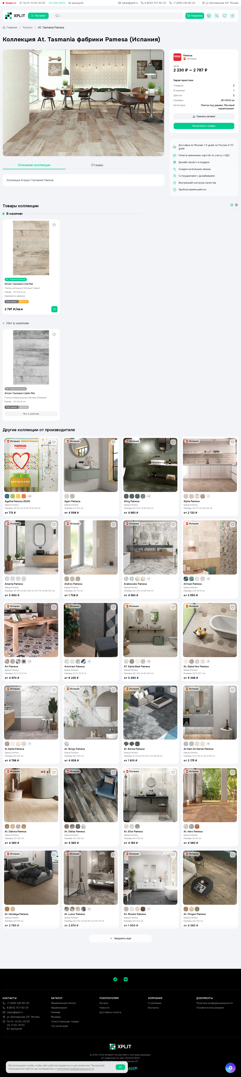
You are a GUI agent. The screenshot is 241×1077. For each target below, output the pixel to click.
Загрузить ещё (122, 938)
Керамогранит (59, 1007)
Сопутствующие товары (65, 1021)
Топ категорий (59, 1026)
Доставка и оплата (110, 1012)
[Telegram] (115, 979)
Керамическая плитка (63, 1003)
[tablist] (66, 165)
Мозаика (56, 1016)
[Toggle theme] (232, 15)
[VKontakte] (126, 979)
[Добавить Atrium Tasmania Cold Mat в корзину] (54, 309)
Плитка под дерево (212, 105)
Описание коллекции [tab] (34, 165)
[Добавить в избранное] (54, 225)
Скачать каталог (206, 116)
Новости (104, 1007)
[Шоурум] (209, 15)
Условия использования (210, 1007)
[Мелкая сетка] (236, 205)
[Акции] (216, 15)
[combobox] (120, 15)
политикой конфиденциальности (75, 1068)
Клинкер (55, 1012)
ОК (120, 1067)
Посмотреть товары (204, 125)
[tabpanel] (83, 180)
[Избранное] (224, 15)
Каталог (104, 1003)
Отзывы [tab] (97, 165)
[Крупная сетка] (232, 205)
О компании (154, 1003)
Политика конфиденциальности (214, 1003)
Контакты (153, 1007)
